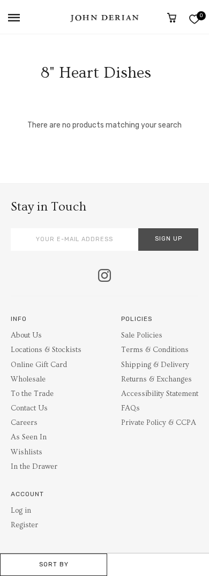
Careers (24, 422)
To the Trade (32, 394)
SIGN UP (168, 238)
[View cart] (171, 18)
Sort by (54, 564)
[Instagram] (104, 276)
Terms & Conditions (155, 350)
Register (24, 525)
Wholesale (28, 379)
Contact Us (29, 408)
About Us (26, 335)
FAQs (130, 408)
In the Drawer (34, 466)
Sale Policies (141, 335)
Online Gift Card (39, 365)
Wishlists (26, 452)
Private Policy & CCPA (158, 422)
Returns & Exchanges (156, 379)
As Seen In (29, 437)
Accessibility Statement (159, 394)
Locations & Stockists (46, 350)
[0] (194, 19)
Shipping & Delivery (155, 365)
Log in (21, 510)
